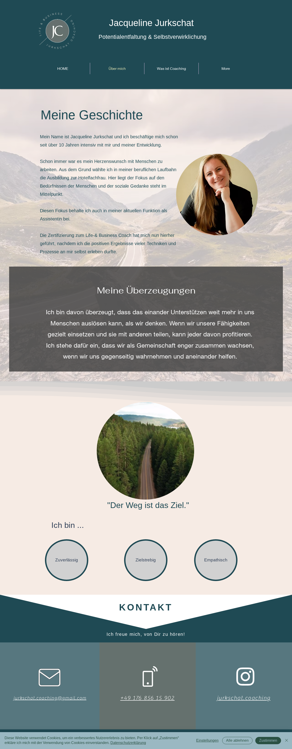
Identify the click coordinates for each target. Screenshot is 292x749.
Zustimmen (268, 740)
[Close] (286, 740)
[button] (188, 495)
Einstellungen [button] (207, 740)
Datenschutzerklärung (128, 743)
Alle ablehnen (237, 740)
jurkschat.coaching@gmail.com (49, 698)
